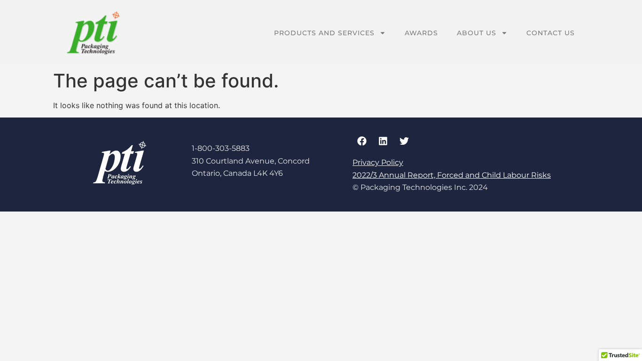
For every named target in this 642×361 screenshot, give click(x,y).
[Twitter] (404, 141)
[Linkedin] (383, 141)
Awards (421, 33)
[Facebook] (361, 141)
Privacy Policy (377, 162)
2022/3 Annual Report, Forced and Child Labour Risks (451, 175)
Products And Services (324, 33)
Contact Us (550, 33)
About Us (476, 33)
